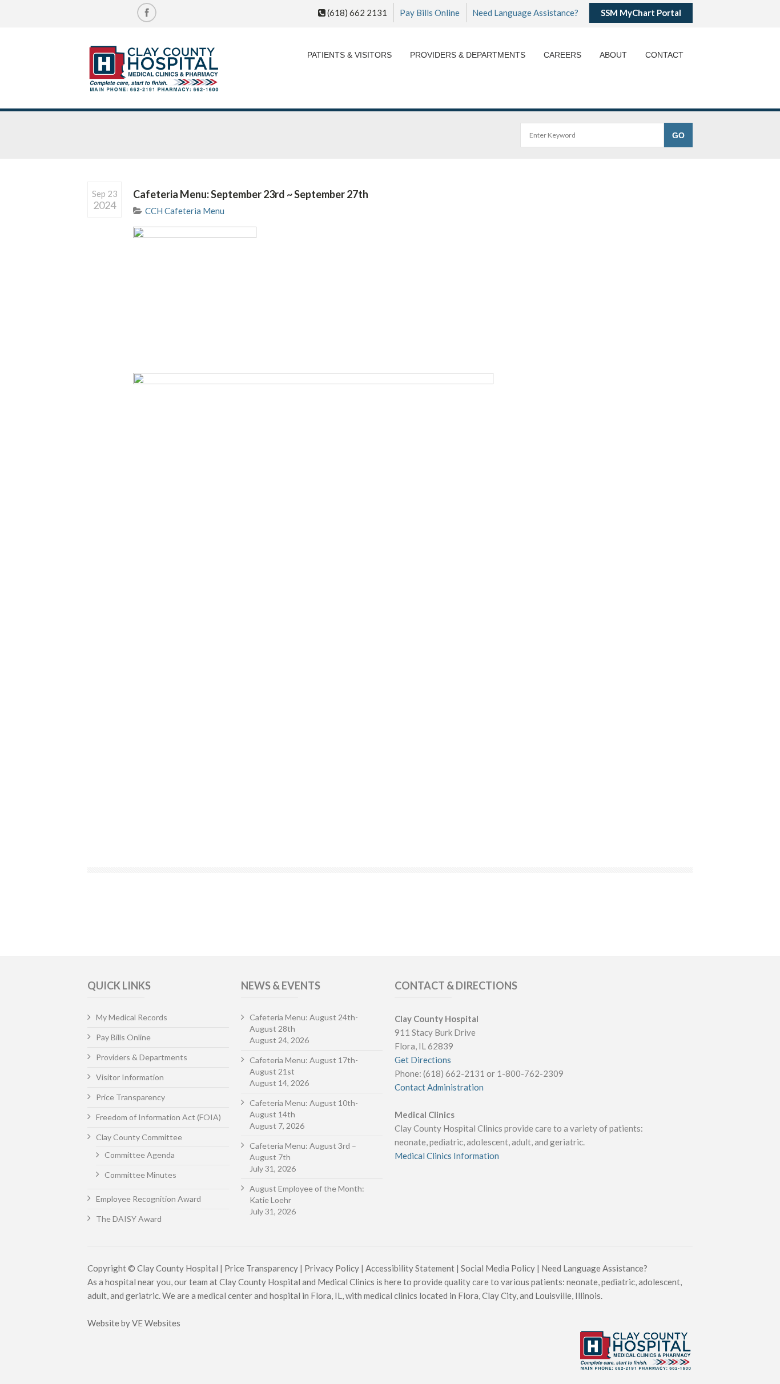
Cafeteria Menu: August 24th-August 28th (304, 1022)
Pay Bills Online (430, 12)
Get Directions (423, 1060)
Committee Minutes (140, 1175)
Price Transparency (130, 1097)
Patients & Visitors (349, 54)
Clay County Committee (139, 1137)
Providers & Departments (467, 54)
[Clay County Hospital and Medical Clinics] (153, 69)
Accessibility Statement (410, 1268)
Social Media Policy (498, 1268)
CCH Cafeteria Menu (184, 211)
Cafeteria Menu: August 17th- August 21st (304, 1065)
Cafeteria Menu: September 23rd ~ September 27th (250, 194)
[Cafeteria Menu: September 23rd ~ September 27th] (413, 293)
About (613, 54)
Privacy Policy (331, 1268)
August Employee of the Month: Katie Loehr (307, 1194)
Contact (664, 54)
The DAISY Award (129, 1219)
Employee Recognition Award (148, 1199)
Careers (562, 54)
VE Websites (156, 1323)
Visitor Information (130, 1077)
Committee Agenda (139, 1155)
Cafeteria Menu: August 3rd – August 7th (303, 1151)
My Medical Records (131, 1017)
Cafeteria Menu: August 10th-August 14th (304, 1108)
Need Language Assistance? (525, 12)
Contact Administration (439, 1087)
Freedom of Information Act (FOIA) (158, 1117)
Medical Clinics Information (447, 1155)
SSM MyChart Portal (641, 12)
